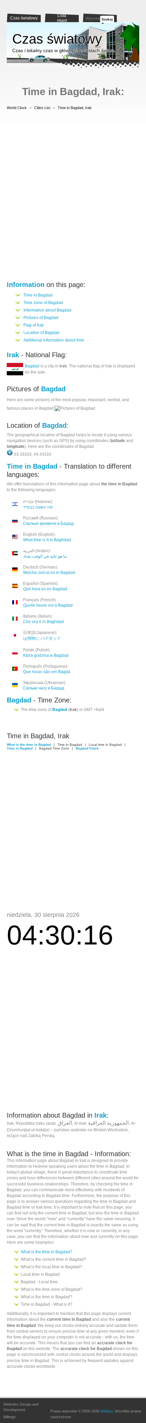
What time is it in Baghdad (47, 540)
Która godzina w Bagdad (46, 655)
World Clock (17, 108)
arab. (52, 1123)
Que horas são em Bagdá (46, 671)
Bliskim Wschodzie (110, 1129)
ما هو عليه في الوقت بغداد (45, 556)
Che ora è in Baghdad (43, 621)
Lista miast (62, 18)
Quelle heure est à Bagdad (48, 605)
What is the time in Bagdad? (46, 1252)
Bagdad (32, 366)
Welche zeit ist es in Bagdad (49, 572)
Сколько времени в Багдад (48, 523)
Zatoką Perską (41, 1135)
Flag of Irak (33, 325)
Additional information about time (53, 340)
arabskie (79, 1129)
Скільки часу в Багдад (43, 688)
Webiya (107, 1411)
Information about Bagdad (47, 310)
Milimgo (9, 1417)
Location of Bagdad (41, 332)
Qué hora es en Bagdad (45, 589)
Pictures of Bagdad (40, 317)
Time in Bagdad (38, 295)
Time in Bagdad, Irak (75, 108)
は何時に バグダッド (42, 638)
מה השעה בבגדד (38, 507)
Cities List (42, 108)
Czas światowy (24, 18)
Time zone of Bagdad (43, 302)
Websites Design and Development (20, 1407)
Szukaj (107, 19)
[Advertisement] (73, 196)
